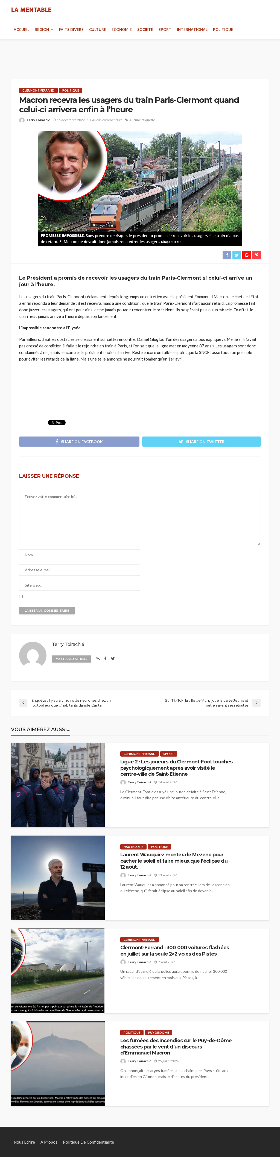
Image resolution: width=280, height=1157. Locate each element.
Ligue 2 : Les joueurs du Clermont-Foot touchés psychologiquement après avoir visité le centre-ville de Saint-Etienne (176, 768)
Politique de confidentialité (88, 1142)
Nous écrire (24, 1142)
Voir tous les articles (71, 658)
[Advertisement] (140, 53)
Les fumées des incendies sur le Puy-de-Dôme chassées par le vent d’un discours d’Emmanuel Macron (176, 1047)
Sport (165, 29)
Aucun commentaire (107, 120)
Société (145, 29)
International (192, 29)
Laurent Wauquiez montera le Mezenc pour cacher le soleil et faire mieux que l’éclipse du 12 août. (174, 861)
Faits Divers (71, 29)
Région (42, 29)
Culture (97, 29)
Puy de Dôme (158, 1032)
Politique (223, 29)
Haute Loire (133, 846)
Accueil (21, 29)
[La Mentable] (31, 10)
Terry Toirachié (38, 120)
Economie (122, 29)
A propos (48, 1142)
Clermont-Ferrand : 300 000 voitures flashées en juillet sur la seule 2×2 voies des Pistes (174, 950)
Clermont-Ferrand (38, 90)
